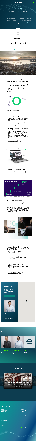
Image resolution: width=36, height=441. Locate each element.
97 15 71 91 (5, 317)
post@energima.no (26, 353)
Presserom (2, 425)
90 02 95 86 (2, 352)
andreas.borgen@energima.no (8, 318)
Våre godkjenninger (4, 420)
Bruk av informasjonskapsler (5, 422)
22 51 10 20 (25, 352)
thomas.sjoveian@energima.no (5, 353)
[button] (26, 301)
